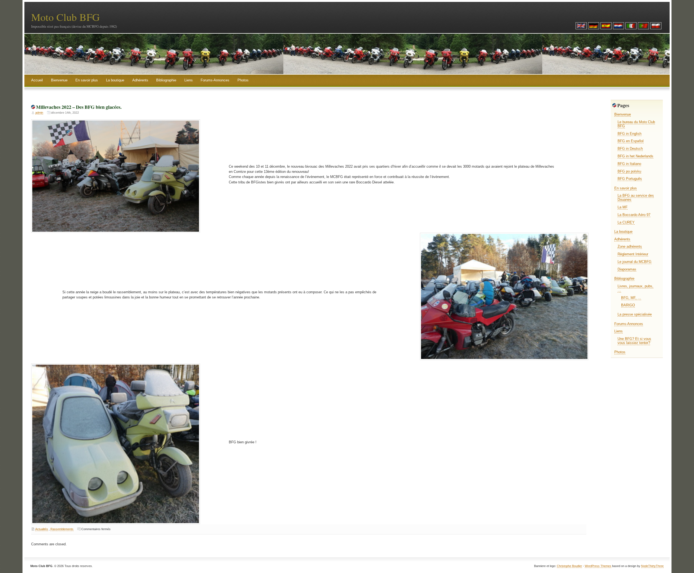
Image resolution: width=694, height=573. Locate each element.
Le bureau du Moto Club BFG (636, 124)
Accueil (37, 80)
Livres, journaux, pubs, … (635, 288)
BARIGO (628, 305)
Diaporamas (627, 269)
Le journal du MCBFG (634, 262)
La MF (623, 207)
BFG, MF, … (631, 298)
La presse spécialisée (635, 314)
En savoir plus (86, 80)
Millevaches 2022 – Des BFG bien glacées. (78, 106)
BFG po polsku (629, 171)
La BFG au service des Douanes (636, 197)
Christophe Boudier (569, 566)
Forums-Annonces (215, 80)
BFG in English (629, 134)
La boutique (115, 80)
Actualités (41, 529)
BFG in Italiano (629, 164)
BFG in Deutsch (630, 149)
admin (39, 112)
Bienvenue (59, 80)
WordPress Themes (598, 566)
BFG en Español (631, 141)
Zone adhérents (630, 246)
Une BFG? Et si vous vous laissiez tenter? (634, 341)
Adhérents (140, 80)
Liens (188, 80)
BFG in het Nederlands (635, 156)
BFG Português (630, 179)
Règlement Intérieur (633, 254)
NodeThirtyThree (652, 566)
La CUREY (626, 222)
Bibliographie (166, 80)
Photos (243, 80)
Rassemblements (61, 529)
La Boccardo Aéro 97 (634, 215)
